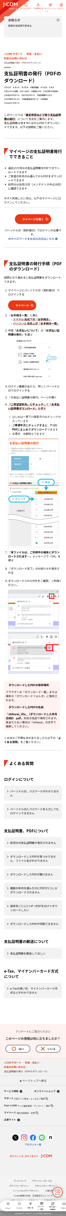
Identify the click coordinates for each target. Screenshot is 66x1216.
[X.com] (15, 1138)
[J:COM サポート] (10, 6)
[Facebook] (33, 1138)
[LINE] (42, 1138)
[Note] (51, 1138)
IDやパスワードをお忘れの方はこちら (31, 239)
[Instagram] (24, 1138)
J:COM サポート (13, 53)
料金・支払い (34, 53)
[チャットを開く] (57, 1192)
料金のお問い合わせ (15, 58)
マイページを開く (33, 219)
